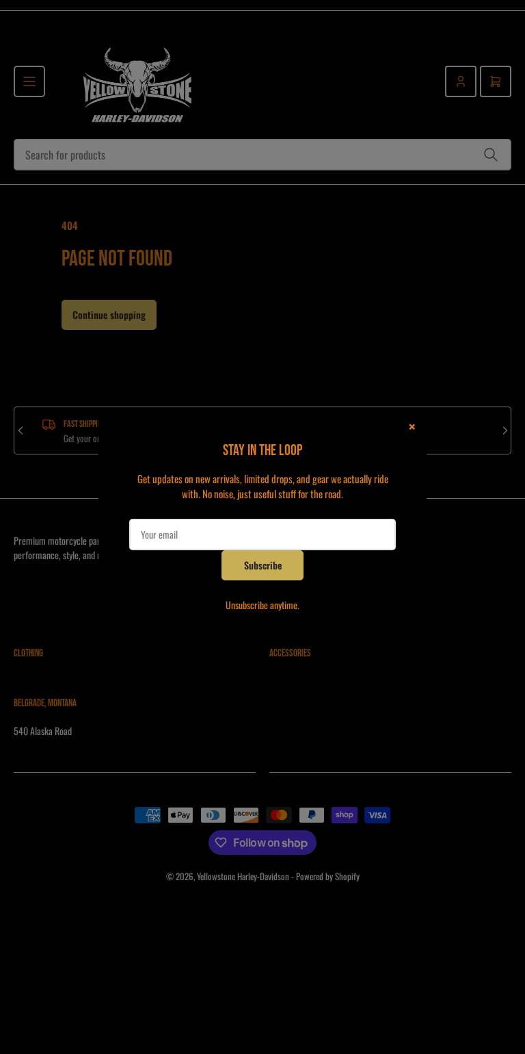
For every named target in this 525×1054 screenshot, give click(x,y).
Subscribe (263, 565)
